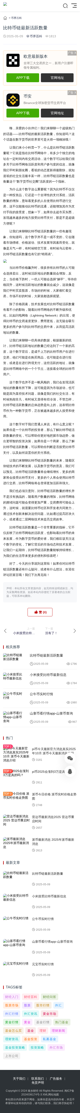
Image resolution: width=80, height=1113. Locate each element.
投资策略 (37, 1047)
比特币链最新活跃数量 (46, 655)
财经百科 (30, 997)
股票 (27, 1005)
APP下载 (23, 78)
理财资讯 (11, 1039)
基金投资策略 (15, 1047)
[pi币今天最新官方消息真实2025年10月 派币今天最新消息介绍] (16, 755)
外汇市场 (56, 1047)
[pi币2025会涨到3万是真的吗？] (16, 777)
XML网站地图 (51, 1094)
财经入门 (11, 997)
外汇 (58, 1005)
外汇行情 (11, 1013)
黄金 (27, 1022)
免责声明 (38, 1082)
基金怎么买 (13, 1030)
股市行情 (43, 1005)
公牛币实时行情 (41, 694)
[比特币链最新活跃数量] (13, 659)
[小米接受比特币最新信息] (13, 679)
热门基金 (61, 1022)
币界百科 (16, 18)
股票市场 (11, 1005)
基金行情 (43, 1022)
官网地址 (57, 78)
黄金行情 (11, 1022)
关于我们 (19, 1078)
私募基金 (49, 1039)
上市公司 (11, 1056)
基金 (30, 1030)
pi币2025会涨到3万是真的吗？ (53, 771)
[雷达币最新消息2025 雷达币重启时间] (16, 822)
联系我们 (37, 1078)
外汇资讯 (30, 1013)
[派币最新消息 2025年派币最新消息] (16, 845)
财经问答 (49, 997)
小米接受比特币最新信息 (48, 675)
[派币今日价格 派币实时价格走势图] (16, 800)
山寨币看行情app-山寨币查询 (51, 713)
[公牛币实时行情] (13, 698)
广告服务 (56, 1078)
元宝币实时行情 (43, 964)
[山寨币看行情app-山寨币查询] (13, 717)
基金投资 (30, 1039)
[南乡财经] (5, 5)
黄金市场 (49, 1013)
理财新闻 (58, 1030)
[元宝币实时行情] (16, 970)
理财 (43, 1030)
